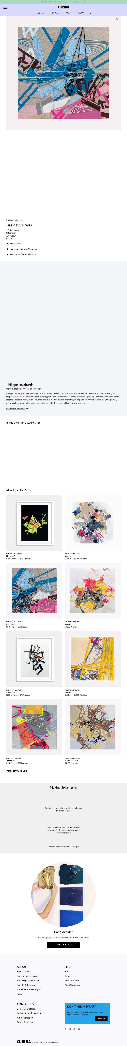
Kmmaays (68, 624)
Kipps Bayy (69, 556)
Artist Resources (72, 985)
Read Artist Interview (15, 409)
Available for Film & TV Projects (23, 254)
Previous (8, 73)
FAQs (67, 972)
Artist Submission (25, 1018)
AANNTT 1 (10, 692)
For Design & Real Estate (28, 981)
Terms (67, 976)
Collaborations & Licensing (29, 1013)
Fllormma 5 (10, 556)
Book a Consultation (26, 1009)
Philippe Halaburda (14, 220)
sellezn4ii (68, 692)
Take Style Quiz (72, 981)
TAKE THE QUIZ (63, 944)
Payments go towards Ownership (23, 249)
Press (19, 994)
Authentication (16, 244)
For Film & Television (26, 985)
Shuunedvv (10, 761)
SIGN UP (101, 1018)
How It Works (23, 972)
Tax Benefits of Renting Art (29, 989)
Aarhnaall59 (11, 624)
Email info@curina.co (26, 1022)
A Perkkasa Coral (71, 761)
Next (118, 73)
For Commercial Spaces (27, 976)
